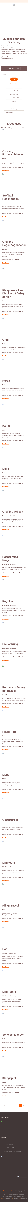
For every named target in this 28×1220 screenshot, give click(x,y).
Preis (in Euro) (14, 94)
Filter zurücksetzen (14, 83)
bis (14, 90)
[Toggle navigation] (18, 68)
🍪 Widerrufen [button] (23, 1198)
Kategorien (11, 68)
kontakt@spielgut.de (9, 1147)
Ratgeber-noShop (7, 1196)
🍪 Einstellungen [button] (5, 1198)
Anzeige (14, 101)
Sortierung (14, 109)
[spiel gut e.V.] (14, 5)
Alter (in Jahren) (14, 87)
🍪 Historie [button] (15, 1198)
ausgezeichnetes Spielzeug (16, 1194)
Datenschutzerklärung (8, 1191)
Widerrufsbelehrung (19, 1196)
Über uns (5, 1194)
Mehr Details (5, 170)
